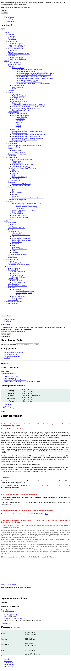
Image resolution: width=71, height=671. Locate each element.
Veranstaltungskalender (16, 48)
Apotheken (15, 171)
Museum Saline (13, 258)
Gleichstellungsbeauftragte (20, 110)
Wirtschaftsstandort (14, 268)
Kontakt (7, 659)
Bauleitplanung (13, 279)
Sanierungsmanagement (24, 293)
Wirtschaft (7, 266)
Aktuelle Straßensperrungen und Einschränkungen (24, 145)
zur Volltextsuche (10, 21)
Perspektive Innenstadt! (19, 133)
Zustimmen (4, 12)
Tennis (14, 251)
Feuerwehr (15, 173)
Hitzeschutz (16, 178)
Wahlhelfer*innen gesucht (24, 205)
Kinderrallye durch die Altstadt (21, 238)
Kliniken (14, 175)
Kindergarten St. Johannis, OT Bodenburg (29, 82)
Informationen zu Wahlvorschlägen (27, 207)
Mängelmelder (12, 143)
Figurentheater (16, 161)
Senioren (11, 91)
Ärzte (13, 170)
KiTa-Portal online (17, 87)
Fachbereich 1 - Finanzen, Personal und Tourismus (28, 105)
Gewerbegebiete (13, 270)
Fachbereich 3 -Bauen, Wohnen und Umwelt (26, 108)
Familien (11, 66)
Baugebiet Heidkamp (18, 277)
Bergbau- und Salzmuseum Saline (19, 54)
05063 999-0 (11, 376)
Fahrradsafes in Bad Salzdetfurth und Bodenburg (28, 198)
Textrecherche (20, 119)
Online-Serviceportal (14, 62)
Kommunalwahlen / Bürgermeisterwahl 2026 (26, 203)
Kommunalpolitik (13, 112)
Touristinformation (10, 354)
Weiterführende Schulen (19, 96)
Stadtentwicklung (14, 129)
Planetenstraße (17, 242)
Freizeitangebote (13, 231)
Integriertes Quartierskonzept (25, 291)
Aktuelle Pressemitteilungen (17, 59)
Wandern (15, 252)
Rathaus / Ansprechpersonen (17, 101)
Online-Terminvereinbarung (13, 302)
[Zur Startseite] (23, 314)
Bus (13, 191)
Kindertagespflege (18, 85)
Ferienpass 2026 (17, 163)
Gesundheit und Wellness (16, 228)
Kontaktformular (6, 623)
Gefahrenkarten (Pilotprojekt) (21, 184)
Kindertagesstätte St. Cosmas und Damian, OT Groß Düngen (35, 73)
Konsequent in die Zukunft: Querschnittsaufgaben (28, 138)
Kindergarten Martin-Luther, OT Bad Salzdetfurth (31, 77)
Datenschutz (8, 663)
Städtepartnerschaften (15, 57)
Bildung (10, 92)
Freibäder (11, 256)
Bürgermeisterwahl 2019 (20, 217)
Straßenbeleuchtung (18, 296)
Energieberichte (17, 298)
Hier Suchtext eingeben (8, 344)
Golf (13, 236)
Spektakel (11, 52)
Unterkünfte (12, 224)
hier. (46, 514)
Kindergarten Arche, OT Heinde (25, 71)
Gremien (18, 124)
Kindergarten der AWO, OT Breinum (27, 80)
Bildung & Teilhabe (18, 98)
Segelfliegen (16, 247)
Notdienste (7, 321)
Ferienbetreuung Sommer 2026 (22, 166)
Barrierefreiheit (9, 666)
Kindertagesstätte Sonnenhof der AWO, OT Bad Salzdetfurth (35, 78)
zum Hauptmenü (9, 18)
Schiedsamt (12, 156)
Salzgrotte (11, 229)
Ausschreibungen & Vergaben (17, 286)
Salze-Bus (15, 194)
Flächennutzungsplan (19, 282)
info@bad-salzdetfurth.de (15, 380)
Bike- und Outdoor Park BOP (21, 235)
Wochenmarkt (12, 55)
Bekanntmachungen (14, 147)
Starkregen (11, 182)
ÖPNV (10, 187)
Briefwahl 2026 (20, 208)
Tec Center (15, 273)
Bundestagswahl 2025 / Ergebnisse (23, 210)
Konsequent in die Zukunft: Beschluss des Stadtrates (29, 135)
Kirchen (10, 219)
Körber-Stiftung (13, 41)
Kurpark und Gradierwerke (16, 45)
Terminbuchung (13, 303)
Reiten (14, 245)
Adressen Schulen (17, 99)
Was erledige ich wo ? (15, 64)
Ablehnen (3, 10)
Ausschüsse (19, 120)
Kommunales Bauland (15, 275)
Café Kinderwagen (18, 89)
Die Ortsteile (12, 38)
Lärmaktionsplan (13, 284)
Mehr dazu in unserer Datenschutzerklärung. (16, 7)
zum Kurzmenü (9, 19)
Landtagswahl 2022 (18, 214)
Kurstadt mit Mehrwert (15, 43)
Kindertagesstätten (18, 68)
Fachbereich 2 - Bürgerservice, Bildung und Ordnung (28, 106)
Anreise (10, 226)
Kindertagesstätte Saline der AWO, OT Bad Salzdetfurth (33, 75)
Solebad (7, 358)
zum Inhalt (7, 16)
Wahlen (10, 201)
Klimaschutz (12, 287)
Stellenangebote (17, 150)
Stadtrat (18, 126)
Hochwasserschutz (14, 180)
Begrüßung (11, 34)
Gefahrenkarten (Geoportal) (21, 186)
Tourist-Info (12, 222)
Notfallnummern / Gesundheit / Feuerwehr (22, 168)
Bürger (6, 61)
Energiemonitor (13, 300)
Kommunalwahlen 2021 (19, 215)
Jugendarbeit (12, 157)
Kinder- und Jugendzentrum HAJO (23, 159)
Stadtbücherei (12, 50)
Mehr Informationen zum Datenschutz (13, 331)
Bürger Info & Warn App (19, 177)
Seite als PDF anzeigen (8, 584)
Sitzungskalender (21, 117)
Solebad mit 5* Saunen (19, 249)
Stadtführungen (13, 259)
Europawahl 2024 (17, 212)
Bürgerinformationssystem (20, 115)
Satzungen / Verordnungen (17, 154)
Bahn (13, 189)
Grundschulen (16, 94)
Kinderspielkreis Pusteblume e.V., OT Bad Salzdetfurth (33, 84)
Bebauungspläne (17, 280)
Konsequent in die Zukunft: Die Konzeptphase (27, 131)
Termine (18, 294)
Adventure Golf (17, 233)
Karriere (10, 149)
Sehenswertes (12, 40)
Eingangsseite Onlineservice (13, 352)
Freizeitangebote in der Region (18, 254)
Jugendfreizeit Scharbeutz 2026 (22, 164)
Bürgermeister (16, 103)
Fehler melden (9, 664)
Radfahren (15, 244)
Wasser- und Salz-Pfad (15, 47)
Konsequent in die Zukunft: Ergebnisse (24, 140)
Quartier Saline (16, 289)
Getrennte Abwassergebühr (17, 200)
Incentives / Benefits (18, 152)
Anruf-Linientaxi (17, 193)
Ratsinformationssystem (20, 113)
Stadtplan (11, 261)
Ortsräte (18, 128)
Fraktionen (19, 122)
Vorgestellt (7, 33)
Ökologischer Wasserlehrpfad (21, 240)
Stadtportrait (12, 36)
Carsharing (15, 196)
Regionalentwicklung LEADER (17, 142)
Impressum (8, 661)
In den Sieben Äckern (18, 272)
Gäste (6, 221)
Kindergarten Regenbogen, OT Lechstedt (29, 69)
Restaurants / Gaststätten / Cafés (19, 265)
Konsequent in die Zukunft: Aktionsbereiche (26, 136)
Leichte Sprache (9, 319)
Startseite (7, 404)
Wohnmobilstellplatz (15, 263)
